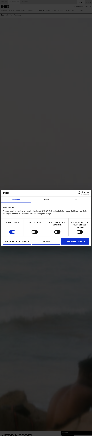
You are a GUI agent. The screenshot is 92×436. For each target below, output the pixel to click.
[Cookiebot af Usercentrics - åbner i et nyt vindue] (79, 193)
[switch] (35, 232)
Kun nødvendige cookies (17, 241)
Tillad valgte (46, 241)
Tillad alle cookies (75, 241)
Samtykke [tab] (16, 199)
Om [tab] (76, 199)
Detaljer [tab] (46, 199)
